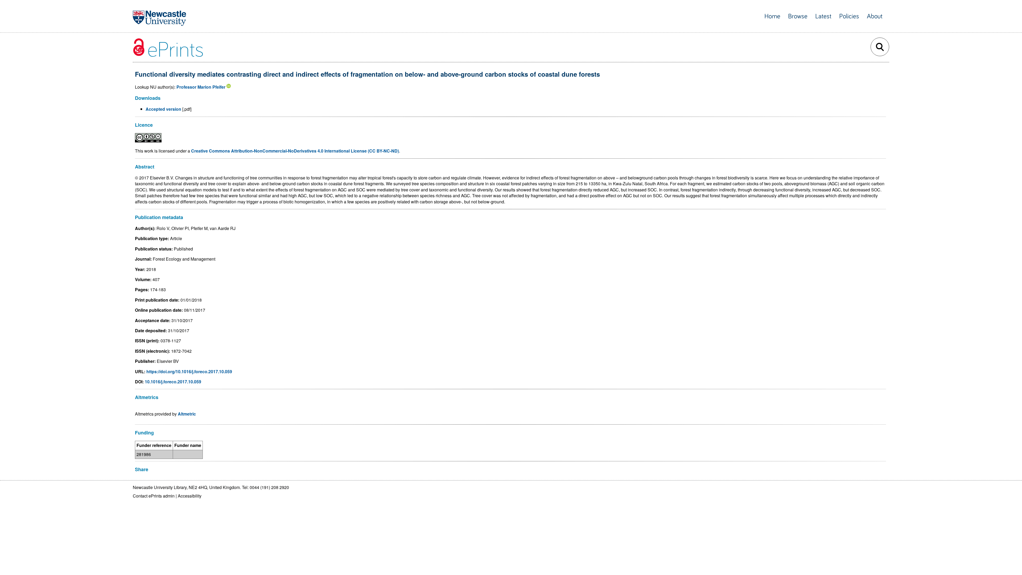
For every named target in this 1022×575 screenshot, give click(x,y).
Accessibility (189, 496)
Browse (797, 16)
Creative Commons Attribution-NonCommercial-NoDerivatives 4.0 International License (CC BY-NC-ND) (295, 151)
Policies (849, 16)
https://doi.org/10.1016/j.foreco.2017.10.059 (189, 371)
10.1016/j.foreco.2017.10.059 (173, 382)
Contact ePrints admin (154, 496)
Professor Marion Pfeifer (200, 87)
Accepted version (163, 109)
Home (772, 16)
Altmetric (187, 414)
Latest (823, 16)
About (875, 16)
